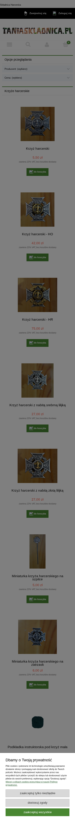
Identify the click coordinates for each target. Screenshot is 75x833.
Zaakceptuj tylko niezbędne (37, 793)
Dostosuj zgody (37, 802)
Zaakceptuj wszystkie (38, 812)
